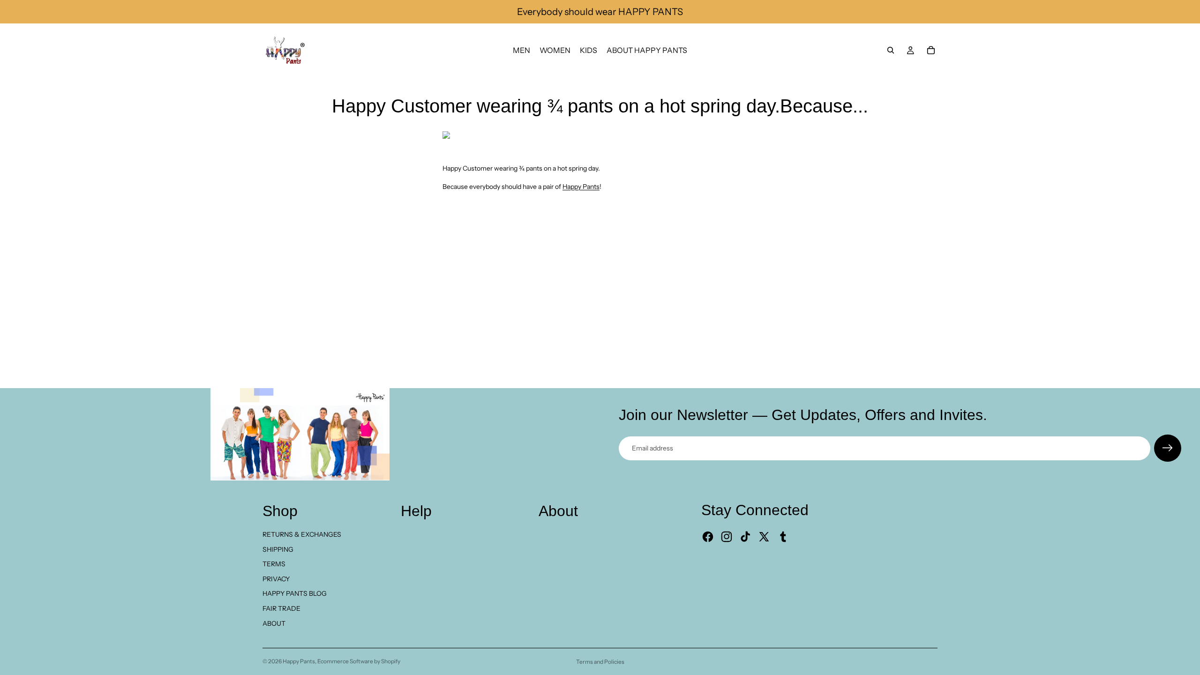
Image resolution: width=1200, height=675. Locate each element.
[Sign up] (1167, 448)
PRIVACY (276, 579)
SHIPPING (277, 549)
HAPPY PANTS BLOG (294, 593)
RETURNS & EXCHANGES (301, 534)
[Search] (890, 50)
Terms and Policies (600, 661)
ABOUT (273, 623)
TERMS (273, 564)
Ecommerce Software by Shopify (358, 661)
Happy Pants (581, 186)
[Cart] (931, 50)
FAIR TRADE (281, 608)
